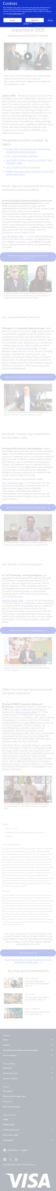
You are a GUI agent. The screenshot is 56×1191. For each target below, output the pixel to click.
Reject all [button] (34, 20)
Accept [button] (12, 20)
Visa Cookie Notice (15, 14)
